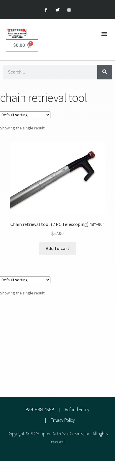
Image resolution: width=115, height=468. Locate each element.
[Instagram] (69, 10)
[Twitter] (57, 10)
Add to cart (57, 248)
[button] (104, 34)
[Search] (104, 72)
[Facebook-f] (46, 10)
